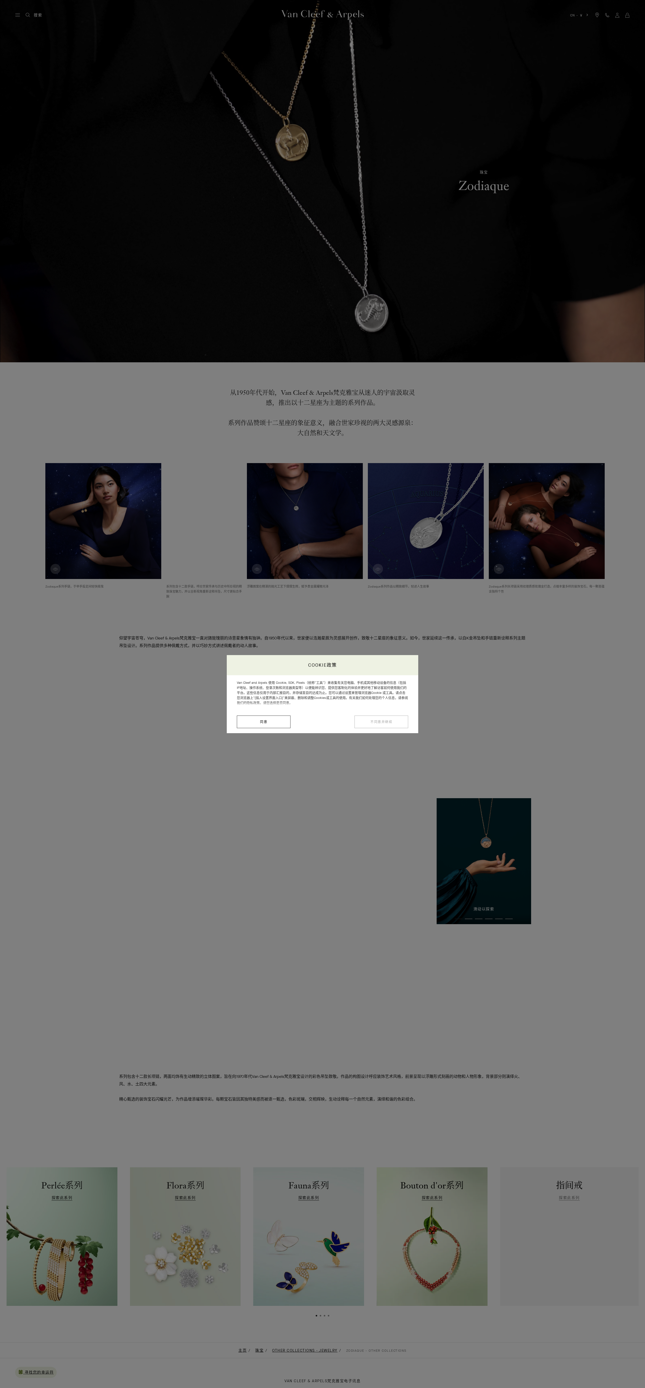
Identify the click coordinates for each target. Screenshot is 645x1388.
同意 (263, 722)
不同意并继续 (381, 722)
